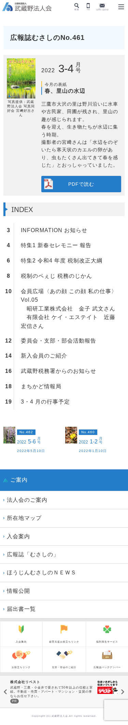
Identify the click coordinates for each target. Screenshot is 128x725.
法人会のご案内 (27, 500)
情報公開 (18, 591)
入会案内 (18, 536)
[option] (64, 692)
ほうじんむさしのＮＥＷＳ (41, 572)
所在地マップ (24, 518)
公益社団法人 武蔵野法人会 (27, 7)
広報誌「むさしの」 (33, 554)
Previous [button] (5, 691)
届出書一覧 (21, 609)
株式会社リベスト (25, 682)
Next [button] (122, 691)
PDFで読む (81, 184)
